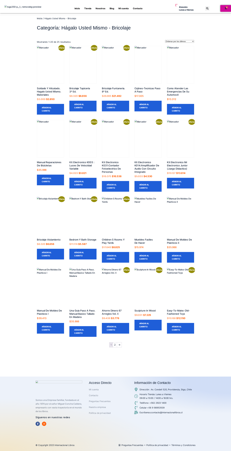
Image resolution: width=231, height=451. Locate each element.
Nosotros (100, 8)
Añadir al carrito (46, 109)
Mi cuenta (123, 8)
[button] (207, 8)
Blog (112, 8)
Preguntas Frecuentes (100, 401)
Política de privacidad (100, 413)
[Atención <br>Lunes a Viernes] (176, 5)
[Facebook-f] (38, 424)
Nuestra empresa (97, 407)
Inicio (77, 8)
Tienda (87, 8)
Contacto (137, 8)
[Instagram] (44, 424)
